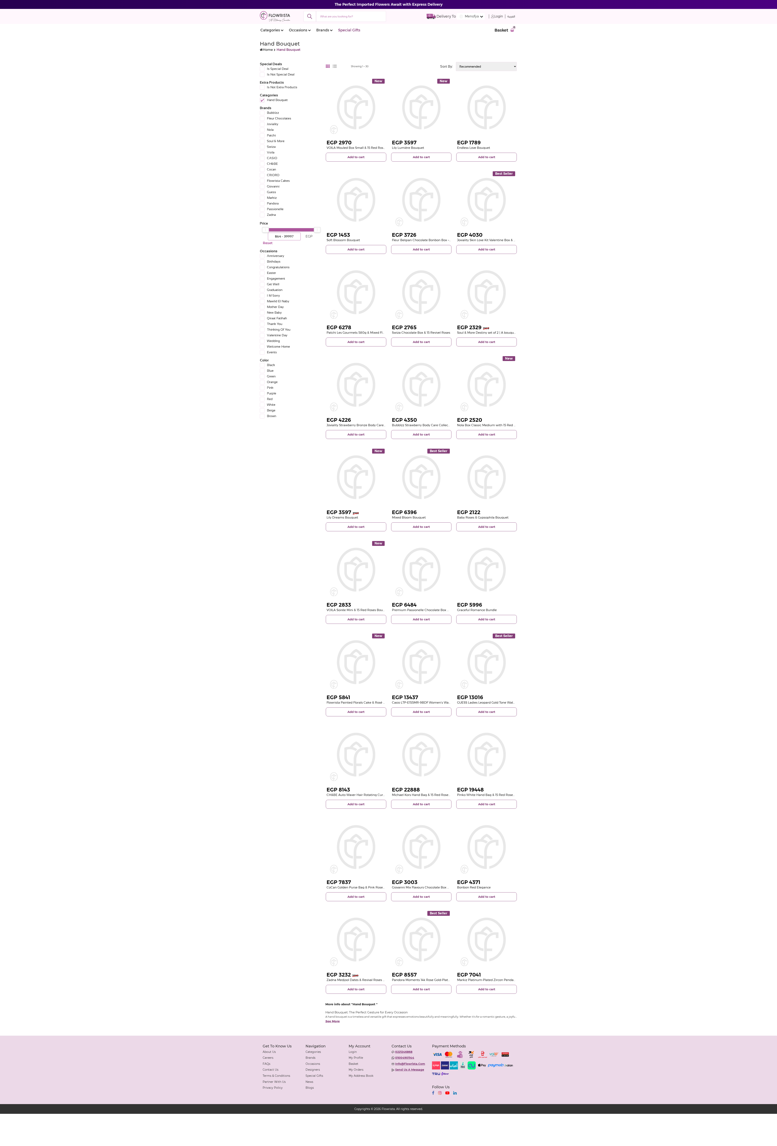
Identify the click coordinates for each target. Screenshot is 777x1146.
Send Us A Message (409, 1069)
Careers (268, 1058)
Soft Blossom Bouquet (343, 240)
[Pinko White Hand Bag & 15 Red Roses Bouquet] (486, 754)
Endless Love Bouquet (473, 148)
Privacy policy (273, 1088)
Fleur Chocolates (279, 118)
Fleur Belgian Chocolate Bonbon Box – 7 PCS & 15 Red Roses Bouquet (443, 240)
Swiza (271, 146)
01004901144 (404, 1058)
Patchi (271, 135)
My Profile (356, 1058)
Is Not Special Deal (280, 74)
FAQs (266, 1064)
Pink (270, 387)
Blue (270, 370)
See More (332, 1021)
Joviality (272, 124)
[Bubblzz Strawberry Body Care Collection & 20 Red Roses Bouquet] (421, 385)
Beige (271, 410)
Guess (271, 192)
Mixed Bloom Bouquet (409, 517)
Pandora (273, 203)
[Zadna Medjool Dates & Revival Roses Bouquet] (356, 939)
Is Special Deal (277, 68)
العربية (511, 16)
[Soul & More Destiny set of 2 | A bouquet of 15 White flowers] (486, 292)
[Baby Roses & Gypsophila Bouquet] (486, 477)
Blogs (310, 1088)
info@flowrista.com (410, 1064)
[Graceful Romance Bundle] (486, 569)
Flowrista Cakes (278, 180)
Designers (313, 1069)
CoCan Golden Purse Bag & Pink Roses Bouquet (362, 887)
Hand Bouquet (277, 100)
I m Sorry (273, 295)
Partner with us (274, 1082)
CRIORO (273, 175)
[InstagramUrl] (440, 1093)
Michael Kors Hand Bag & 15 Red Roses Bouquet (428, 795)
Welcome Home (278, 346)
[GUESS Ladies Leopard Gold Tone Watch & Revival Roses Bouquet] (486, 662)
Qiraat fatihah (277, 318)
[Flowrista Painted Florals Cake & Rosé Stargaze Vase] (356, 662)
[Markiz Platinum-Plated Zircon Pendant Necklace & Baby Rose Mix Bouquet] (486, 939)
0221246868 (403, 1052)
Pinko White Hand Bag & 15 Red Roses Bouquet (492, 795)
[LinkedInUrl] (455, 1093)
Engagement (276, 278)
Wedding (273, 341)
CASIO (272, 158)
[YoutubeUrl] (447, 1093)
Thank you (274, 324)
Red (270, 399)
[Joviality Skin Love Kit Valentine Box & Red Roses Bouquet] (486, 200)
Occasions (298, 30)
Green (271, 376)
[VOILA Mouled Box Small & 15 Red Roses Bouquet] (356, 107)
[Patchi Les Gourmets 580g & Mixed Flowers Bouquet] (356, 292)
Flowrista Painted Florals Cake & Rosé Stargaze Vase (365, 702)
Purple (271, 393)
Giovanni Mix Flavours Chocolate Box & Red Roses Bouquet (436, 887)
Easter (271, 273)
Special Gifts (349, 30)
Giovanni (273, 186)
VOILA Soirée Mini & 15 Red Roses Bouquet (358, 610)
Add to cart (355, 157)
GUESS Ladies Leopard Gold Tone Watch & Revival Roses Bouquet (505, 702)
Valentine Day (277, 335)
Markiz (272, 197)
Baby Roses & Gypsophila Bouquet (482, 517)
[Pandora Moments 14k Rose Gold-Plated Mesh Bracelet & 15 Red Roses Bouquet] (421, 939)
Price (264, 223)
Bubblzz (273, 112)
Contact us (270, 1069)
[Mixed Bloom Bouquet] (421, 477)
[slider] (265, 230)
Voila (270, 152)
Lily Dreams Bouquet (342, 517)
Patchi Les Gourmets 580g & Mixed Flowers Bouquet (366, 332)
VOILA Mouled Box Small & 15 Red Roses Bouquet (363, 148)
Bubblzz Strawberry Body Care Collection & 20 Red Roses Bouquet (442, 425)
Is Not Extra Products (282, 87)
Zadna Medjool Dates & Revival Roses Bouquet (361, 980)
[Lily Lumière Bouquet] (421, 107)
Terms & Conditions (276, 1076)
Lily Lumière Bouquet (408, 148)
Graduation (274, 290)
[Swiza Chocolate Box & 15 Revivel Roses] (421, 292)
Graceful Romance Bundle (477, 610)
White (271, 404)
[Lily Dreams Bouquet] (356, 477)
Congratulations (278, 267)
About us (269, 1052)
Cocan (271, 169)
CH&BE (272, 163)
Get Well (273, 284)
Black (271, 365)
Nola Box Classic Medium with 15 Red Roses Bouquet (496, 425)
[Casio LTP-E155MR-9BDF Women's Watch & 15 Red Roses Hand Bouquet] (421, 662)
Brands (322, 30)
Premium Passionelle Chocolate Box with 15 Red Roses (433, 610)
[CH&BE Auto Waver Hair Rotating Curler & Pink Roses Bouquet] (356, 754)
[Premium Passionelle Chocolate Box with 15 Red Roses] (421, 569)
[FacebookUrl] (433, 1093)
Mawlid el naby (278, 301)
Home (268, 50)
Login (498, 16)
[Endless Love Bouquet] (486, 107)
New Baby (274, 312)
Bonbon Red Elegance (474, 887)
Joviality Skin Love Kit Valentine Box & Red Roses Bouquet (500, 240)
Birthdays (273, 261)
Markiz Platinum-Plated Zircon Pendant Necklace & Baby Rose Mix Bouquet (514, 980)
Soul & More (275, 141)
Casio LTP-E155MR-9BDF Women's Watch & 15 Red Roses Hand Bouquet (445, 702)
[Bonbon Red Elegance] (486, 847)
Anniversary (275, 256)
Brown (271, 416)
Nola (270, 129)
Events (272, 352)
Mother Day (275, 307)
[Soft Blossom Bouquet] (356, 200)
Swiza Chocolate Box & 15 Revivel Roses (421, 332)
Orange (272, 382)
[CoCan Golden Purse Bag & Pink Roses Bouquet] (356, 847)
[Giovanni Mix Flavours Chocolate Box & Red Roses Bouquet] (421, 847)
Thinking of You (278, 329)
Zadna (271, 214)
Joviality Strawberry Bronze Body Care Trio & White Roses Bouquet (376, 425)
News (309, 1082)
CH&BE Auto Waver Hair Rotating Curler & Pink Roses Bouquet (374, 795)
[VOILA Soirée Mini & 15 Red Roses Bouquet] (356, 569)
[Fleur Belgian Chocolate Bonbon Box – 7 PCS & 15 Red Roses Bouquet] (421, 200)
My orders (356, 1069)
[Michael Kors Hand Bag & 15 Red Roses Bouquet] (421, 754)
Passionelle (275, 209)
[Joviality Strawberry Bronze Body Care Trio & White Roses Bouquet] (356, 385)
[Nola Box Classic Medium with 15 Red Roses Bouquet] (486, 385)
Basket (353, 1064)
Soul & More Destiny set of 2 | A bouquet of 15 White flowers (501, 332)
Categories (270, 30)
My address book (361, 1076)
